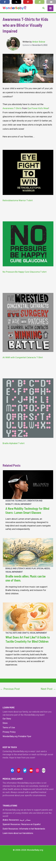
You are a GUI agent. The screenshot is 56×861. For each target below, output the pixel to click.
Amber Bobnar (38, 42)
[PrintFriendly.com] (39, 2)
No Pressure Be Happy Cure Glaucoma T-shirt (24, 271)
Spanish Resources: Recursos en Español (22, 824)
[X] (16, 2)
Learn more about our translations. (18, 833)
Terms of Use (9, 727)
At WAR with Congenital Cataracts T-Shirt (23, 357)
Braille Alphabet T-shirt (13, 443)
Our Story (7, 718)
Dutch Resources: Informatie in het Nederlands (24, 829)
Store (5, 723)
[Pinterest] (28, 2)
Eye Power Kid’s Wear (38, 108)
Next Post (48, 688)
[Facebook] (5, 2)
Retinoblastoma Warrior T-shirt (18, 200)
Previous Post (10, 688)
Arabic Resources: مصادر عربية (17, 820)
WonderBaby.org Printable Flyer (17, 736)
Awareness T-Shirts (12, 108)
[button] (43, 8)
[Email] (51, 2)
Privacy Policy (9, 732)
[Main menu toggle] (51, 8)
